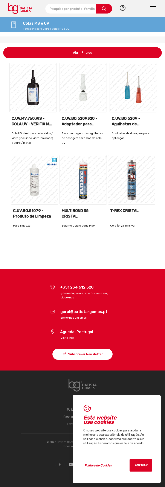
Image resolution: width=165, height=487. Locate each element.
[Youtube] (71, 464)
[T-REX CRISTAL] (131, 180)
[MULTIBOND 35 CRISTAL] (83, 180)
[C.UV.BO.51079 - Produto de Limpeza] (34, 180)
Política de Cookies (98, 465)
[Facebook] (60, 464)
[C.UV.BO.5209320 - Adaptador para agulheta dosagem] (83, 87)
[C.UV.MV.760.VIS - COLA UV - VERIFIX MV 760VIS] (33, 87)
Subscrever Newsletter (85, 354)
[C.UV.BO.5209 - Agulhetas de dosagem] (133, 87)
